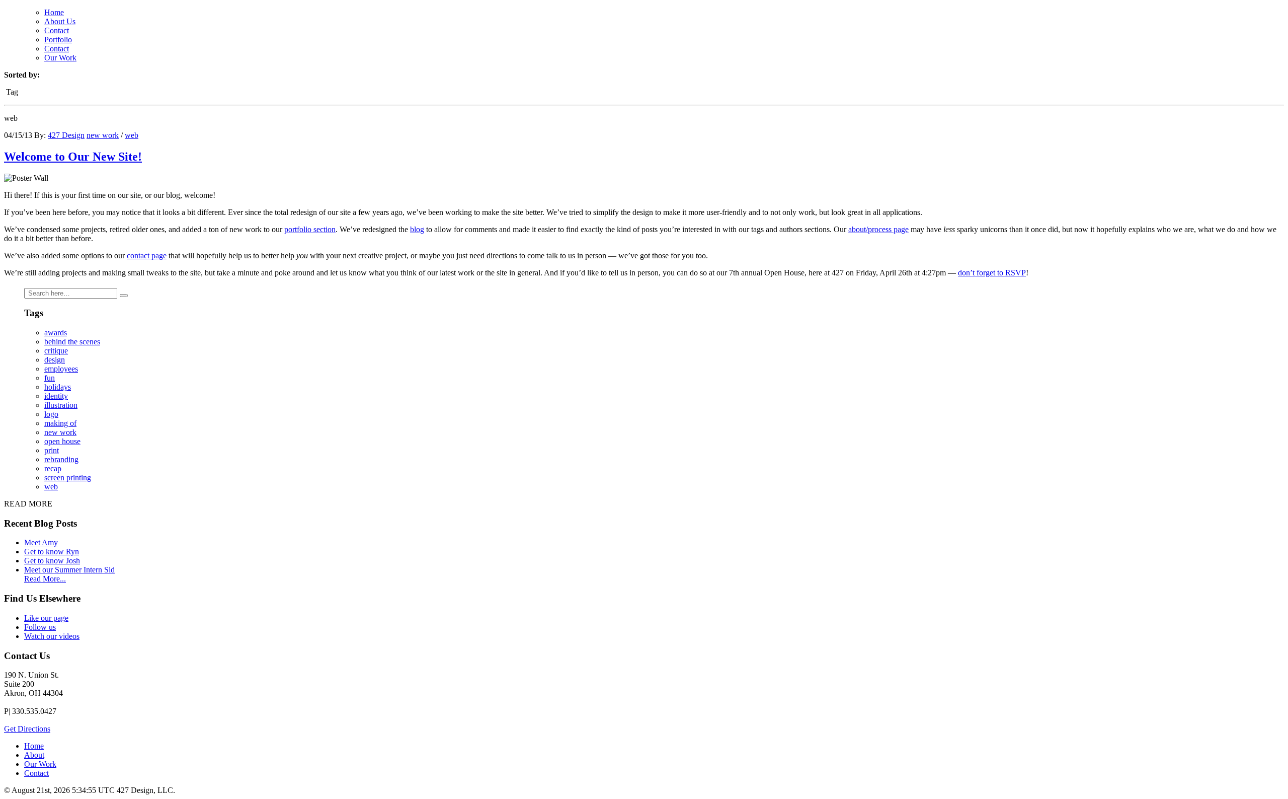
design (54, 359)
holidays (57, 387)
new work (103, 135)
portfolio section (310, 229)
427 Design (66, 135)
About (34, 755)
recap (52, 468)
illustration (60, 405)
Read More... (45, 578)
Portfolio (58, 39)
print (51, 450)
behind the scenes (72, 341)
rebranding (61, 459)
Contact (56, 30)
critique (56, 350)
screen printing (67, 477)
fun (49, 378)
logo (51, 414)
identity (56, 396)
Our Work (60, 57)
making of (60, 423)
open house (62, 441)
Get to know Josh (52, 560)
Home (54, 12)
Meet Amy (41, 542)
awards (55, 332)
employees (61, 369)
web (131, 135)
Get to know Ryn (51, 551)
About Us (59, 21)
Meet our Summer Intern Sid (69, 569)
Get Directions (27, 728)
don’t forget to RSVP (992, 272)
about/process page (878, 229)
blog (417, 229)
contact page (147, 255)
